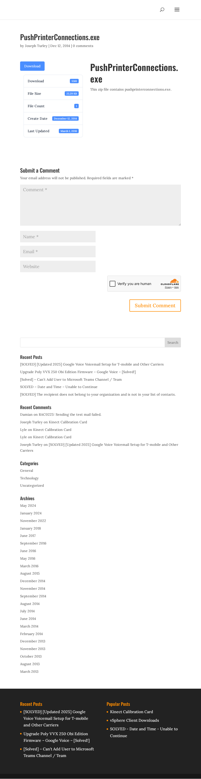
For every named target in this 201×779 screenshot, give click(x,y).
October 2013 (31, 656)
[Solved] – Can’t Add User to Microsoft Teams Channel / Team (71, 379)
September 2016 (33, 543)
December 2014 (32, 581)
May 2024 (28, 505)
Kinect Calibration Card (68, 422)
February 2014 (31, 634)
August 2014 (30, 604)
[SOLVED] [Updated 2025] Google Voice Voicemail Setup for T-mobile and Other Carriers (92, 364)
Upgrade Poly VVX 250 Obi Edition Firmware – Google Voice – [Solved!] (78, 372)
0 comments (83, 46)
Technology (29, 478)
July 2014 (27, 611)
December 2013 (32, 641)
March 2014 (29, 626)
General (26, 470)
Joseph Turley (36, 46)
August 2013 (30, 664)
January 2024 (31, 513)
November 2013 (32, 649)
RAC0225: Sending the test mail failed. (70, 414)
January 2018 (30, 528)
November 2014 (32, 588)
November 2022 (33, 521)
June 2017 (28, 535)
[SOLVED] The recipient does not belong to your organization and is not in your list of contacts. (98, 394)
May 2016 (27, 558)
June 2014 (28, 618)
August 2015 (30, 573)
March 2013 (29, 671)
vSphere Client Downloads (134, 720)
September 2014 (33, 596)
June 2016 (28, 551)
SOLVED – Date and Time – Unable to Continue (59, 387)
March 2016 (29, 566)
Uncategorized (32, 485)
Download (32, 66)
